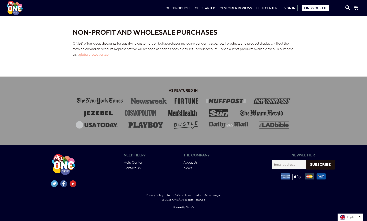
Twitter (54, 183)
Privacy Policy (154, 195)
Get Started (205, 8)
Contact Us (132, 168)
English (351, 217)
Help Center (266, 8)
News (188, 168)
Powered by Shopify (183, 207)
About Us (191, 162)
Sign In (290, 8)
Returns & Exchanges (208, 195)
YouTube (73, 183)
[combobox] (350, 217)
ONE (176, 199)
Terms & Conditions (179, 195)
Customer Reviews (236, 8)
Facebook (63, 183)
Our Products (178, 8)
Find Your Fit (315, 8)
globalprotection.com (95, 54)
